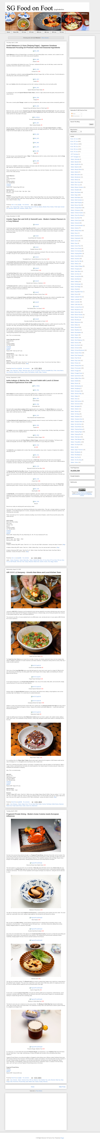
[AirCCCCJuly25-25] (35, 696)
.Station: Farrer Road (75, 248)
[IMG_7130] (36, 479)
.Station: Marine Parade (76, 314)
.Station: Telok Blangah (76, 439)
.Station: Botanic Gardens (76, 187)
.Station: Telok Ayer (22, 370)
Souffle (36, 372)
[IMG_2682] (36, 142)
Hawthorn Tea (44, 1080)
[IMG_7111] (36, 455)
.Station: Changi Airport (76, 207)
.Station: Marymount (75, 322)
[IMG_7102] (36, 445)
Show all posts (45, 37)
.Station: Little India (75, 304)
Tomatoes (44, 372)
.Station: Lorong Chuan (76, 307)
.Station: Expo (73, 243)
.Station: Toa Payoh (75, 444)
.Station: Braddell (74, 189)
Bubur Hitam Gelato (37, 804)
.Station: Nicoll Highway (76, 340)
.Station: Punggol (74, 370)
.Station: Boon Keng (75, 182)
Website (8, 349)
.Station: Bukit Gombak (76, 200)
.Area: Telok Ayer (14, 370)
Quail (27, 1081)
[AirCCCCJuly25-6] (36, 676)
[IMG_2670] (36, 138)
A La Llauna (37, 370)
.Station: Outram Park (75, 352)
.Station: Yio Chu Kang (76, 459)
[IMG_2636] (36, 97)
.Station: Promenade (75, 368)
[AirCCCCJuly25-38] (36, 756)
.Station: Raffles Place (75, 378)
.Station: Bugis (74, 195)
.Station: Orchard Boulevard (77, 350)
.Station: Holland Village (76, 266)
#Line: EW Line (34, 206)
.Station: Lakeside (74, 299)
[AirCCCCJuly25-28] (35, 700)
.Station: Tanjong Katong (76, 429)
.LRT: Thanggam (74, 156)
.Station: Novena (74, 342)
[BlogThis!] (36, 205)
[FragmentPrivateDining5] (36, 862)
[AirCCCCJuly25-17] (36, 608)
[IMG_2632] (36, 87)
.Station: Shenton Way (34, 560)
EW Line (39, 32)
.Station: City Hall (74, 217)
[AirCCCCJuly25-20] (35, 686)
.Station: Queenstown (75, 375)
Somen (45, 561)
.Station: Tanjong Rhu (75, 434)
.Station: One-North (75, 345)
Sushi (30, 208)
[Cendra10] (35, 224)
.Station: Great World (75, 256)
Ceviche (44, 804)
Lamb (49, 1080)
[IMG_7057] (36, 398)
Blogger (62, 1138)
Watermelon (34, 805)
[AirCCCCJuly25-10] (35, 665)
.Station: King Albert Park (76, 291)
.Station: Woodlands (75, 452)
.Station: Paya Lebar (75, 360)
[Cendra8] (36, 235)
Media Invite (16, 208)
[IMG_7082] (36, 425)
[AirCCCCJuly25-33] (35, 712)
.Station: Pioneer (74, 363)
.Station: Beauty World (75, 169)
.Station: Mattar (74, 324)
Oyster (26, 372)
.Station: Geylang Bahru (76, 253)
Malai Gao (58, 1080)
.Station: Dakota (74, 228)
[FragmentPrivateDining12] (36, 928)
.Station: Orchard (74, 347)
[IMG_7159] (36, 501)
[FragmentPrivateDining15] (36, 940)
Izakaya (26, 561)
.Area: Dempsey (13, 804)
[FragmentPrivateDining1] (36, 852)
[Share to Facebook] (39, 205)
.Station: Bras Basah (75, 192)
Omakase (22, 208)
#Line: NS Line (57, 560)
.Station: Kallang (74, 281)
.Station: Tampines (75, 416)
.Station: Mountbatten (75, 332)
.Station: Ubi (73, 447)
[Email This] (34, 205)
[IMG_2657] (36, 122)
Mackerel (11, 208)
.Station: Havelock (74, 258)
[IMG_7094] (36, 435)
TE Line (62, 32)
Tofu (49, 561)
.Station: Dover (74, 233)
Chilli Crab (19, 561)
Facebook (8, 184)
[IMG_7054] (36, 390)
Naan (62, 1080)
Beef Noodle (13, 561)
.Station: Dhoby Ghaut (75, 230)
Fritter (55, 370)
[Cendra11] (35, 257)
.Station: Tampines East (76, 419)
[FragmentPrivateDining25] (36, 1043)
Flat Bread (48, 804)
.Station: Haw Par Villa (75, 261)
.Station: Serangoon (75, 391)
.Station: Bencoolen (75, 174)
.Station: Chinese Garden (76, 212)
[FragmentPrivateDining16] (36, 977)
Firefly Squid (57, 206)
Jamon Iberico (60, 370)
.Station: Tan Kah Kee (75, 424)
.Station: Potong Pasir (75, 365)
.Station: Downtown (14, 560)
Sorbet (23, 805)
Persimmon (15, 1081)
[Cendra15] (35, 268)
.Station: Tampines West (76, 421)
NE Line (47, 32)
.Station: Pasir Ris (74, 358)
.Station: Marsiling (74, 319)
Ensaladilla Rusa (49, 370)
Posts (73, 113)
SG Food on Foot (82, 491)
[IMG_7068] (36, 404)
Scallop (40, 1081)
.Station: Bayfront (74, 167)
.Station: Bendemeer (75, 177)
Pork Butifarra (31, 372)
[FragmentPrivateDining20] (36, 987)
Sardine (26, 208)
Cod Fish (43, 370)
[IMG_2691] (36, 151)
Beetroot (36, 1080)
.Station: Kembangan (75, 284)
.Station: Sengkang (75, 388)
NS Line (54, 32)
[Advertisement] (35, 1111)
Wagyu (52, 561)
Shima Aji (45, 1081)
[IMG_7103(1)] (36, 385)
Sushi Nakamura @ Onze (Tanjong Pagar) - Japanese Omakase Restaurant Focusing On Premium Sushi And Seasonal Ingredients (33, 47)
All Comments (75, 116)
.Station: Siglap (74, 396)
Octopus (22, 372)
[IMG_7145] (36, 488)
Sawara (37, 1081)
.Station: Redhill (74, 380)
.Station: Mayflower (75, 330)
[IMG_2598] (36, 51)
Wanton (56, 561)
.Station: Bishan (74, 179)
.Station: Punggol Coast (76, 373)
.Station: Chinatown (75, 210)
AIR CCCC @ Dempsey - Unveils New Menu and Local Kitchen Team (33, 572)
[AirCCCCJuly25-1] (36, 654)
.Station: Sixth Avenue (75, 401)
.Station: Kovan (74, 294)
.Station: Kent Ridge (75, 286)
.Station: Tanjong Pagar (25, 206)
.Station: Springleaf (75, 406)
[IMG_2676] (36, 146)
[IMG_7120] (36, 466)
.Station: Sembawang (75, 386)
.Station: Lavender (75, 301)
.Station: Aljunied (74, 161)
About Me (15, 32)
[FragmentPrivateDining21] (36, 999)
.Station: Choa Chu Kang (76, 215)
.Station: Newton (74, 337)
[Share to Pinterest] (40, 205)
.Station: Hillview (74, 263)
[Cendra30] (35, 302)
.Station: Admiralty (74, 159)
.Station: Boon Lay (75, 184)
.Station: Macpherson (75, 309)
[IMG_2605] (36, 59)
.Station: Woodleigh (75, 454)
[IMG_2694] (36, 161)
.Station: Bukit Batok (75, 197)
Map (19, 199)
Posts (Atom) (39, 1090)
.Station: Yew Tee (74, 457)
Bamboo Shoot (46, 206)
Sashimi (42, 561)
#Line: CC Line (43, 560)
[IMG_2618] (36, 69)
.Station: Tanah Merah (75, 426)
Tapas (40, 372)
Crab (23, 561)
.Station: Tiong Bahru (75, 442)
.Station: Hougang (74, 268)
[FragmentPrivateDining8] (36, 908)
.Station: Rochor (74, 383)
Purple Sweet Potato (17, 805)
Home (8, 32)
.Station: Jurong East (75, 276)
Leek (7, 372)
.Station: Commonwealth (76, 225)
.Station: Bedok (74, 172)
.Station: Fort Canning (75, 251)
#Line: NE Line (74, 146)
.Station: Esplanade (75, 238)
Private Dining (22, 1081)
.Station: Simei (74, 398)
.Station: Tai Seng (74, 414)
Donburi (52, 206)
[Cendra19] (35, 281)
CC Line (24, 32)
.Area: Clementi (13, 1080)
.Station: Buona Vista (75, 205)
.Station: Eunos (74, 240)
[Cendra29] (35, 306)
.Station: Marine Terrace (76, 317)
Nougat (8, 1081)
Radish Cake (32, 1081)
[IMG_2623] (36, 79)
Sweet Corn (28, 805)
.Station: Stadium (74, 408)
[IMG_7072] (36, 415)
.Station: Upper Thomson (76, 449)
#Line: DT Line (31, 370)
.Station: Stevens (74, 411)
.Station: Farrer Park (75, 245)
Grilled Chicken (55, 804)
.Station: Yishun (74, 462)
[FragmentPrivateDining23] (36, 1046)
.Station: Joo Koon (75, 274)
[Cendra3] (36, 247)
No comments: (26, 204)
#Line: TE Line (28, 804)
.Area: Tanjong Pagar (14, 206)
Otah (11, 1081)
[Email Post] (32, 204)
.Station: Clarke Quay (75, 220)
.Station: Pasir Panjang (76, 355)
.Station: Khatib (74, 289)
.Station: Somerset (75, 403)
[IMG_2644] (36, 106)
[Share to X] (37, 205)
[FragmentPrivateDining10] (36, 917)
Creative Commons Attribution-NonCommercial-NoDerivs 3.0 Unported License (82, 494)
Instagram (8, 185)
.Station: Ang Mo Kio (75, 164)
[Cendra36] (35, 319)
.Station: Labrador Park (76, 296)
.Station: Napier (21, 804)
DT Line (31, 32)
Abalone (40, 206)
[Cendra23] (35, 292)
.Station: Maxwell (74, 327)
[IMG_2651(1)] (36, 117)
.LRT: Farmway (74, 154)
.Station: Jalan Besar (75, 271)
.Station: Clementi (22, 1080)
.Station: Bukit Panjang (76, 202)
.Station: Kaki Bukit (75, 279)
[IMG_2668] (36, 134)
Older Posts (62, 1086)
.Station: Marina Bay (24, 560)
